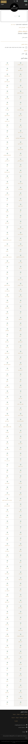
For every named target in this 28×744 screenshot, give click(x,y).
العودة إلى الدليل (22, 27)
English (2, 4)
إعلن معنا (5, 736)
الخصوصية (8, 741)
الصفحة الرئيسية (24, 24)
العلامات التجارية (18, 24)
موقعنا (17, 1)
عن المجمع (25, 736)
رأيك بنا (26, 738)
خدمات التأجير (14, 736)
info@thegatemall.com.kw (20, 725)
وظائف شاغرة (9, 736)
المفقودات (18, 736)
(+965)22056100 (21, 727)
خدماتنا (22, 736)
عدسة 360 (13, 1)
